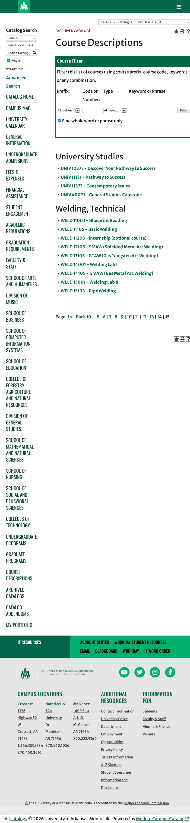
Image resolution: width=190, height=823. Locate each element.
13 (152, 317)
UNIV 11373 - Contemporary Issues (95, 186)
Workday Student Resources (140, 642)
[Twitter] (139, 673)
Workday (131, 651)
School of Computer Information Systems (18, 340)
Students (150, 711)
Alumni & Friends (156, 726)
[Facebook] (170, 673)
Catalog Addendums (17, 610)
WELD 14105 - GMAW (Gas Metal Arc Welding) (107, 273)
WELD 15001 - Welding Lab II (89, 282)
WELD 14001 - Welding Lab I (89, 264)
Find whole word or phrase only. (93, 120)
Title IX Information (117, 757)
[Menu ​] (179, 7)
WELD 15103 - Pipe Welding (88, 291)
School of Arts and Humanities (21, 281)
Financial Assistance (17, 192)
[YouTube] (124, 673)
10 (129, 317)
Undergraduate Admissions (21, 157)
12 (144, 317)
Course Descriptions (19, 575)
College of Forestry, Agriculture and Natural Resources (18, 391)
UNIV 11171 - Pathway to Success (93, 177)
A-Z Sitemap (111, 765)
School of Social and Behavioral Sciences (17, 497)
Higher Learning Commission (146, 803)
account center (94, 642)
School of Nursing (16, 474)
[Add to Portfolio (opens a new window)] (176, 31)
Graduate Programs (16, 557)
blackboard (106, 651)
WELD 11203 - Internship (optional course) (103, 238)
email (85, 651)
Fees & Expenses (15, 175)
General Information (18, 140)
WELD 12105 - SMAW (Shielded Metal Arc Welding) (112, 247)
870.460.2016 (28, 752)
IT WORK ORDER (157, 651)
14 (159, 317)
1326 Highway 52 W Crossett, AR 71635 (28, 725)
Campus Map (18, 107)
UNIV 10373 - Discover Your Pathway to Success (108, 168)
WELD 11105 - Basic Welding (89, 229)
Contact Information (117, 711)
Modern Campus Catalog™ (162, 818)
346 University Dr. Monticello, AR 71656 (54, 725)
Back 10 (83, 317)
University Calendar (16, 122)
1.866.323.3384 (28, 745)
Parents (149, 734)
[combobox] (21, 38)
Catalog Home (20, 96)
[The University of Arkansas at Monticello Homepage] (24, 6)
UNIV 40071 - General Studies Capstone (101, 194)
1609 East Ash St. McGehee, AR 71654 (81, 721)
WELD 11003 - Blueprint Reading (94, 220)
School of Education (16, 364)
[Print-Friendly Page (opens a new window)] (182, 31)
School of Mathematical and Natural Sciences (20, 449)
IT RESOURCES (29, 642)
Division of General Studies (17, 422)
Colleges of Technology (18, 522)
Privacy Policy (112, 749)
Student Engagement (18, 210)
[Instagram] (155, 673)
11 (137, 317)
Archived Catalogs (15, 593)
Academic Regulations (18, 228)
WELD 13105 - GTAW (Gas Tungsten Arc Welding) (109, 255)
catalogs (18, 818)
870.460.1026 (55, 745)
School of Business (16, 316)
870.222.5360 (83, 738)
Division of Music (17, 298)
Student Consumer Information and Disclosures (116, 780)
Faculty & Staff (16, 263)
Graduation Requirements (20, 245)
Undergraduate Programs (21, 540)
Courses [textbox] (13, 38)
